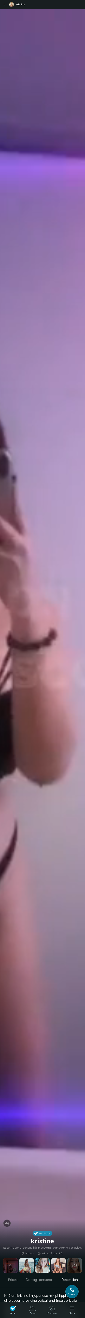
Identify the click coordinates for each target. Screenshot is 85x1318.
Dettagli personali (39, 1280)
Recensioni (69, 1280)
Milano (29, 1253)
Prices (13, 1280)
